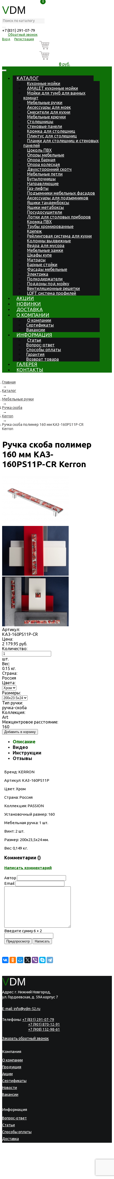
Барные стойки (42, 264)
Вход (6, 39)
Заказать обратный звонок (25, 1038)
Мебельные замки (45, 250)
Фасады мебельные (47, 269)
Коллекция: (13, 712)
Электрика (37, 274)
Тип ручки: (12, 702)
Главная (9, 382)
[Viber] (35, 960)
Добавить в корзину (20, 732)
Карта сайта (32, 1175)
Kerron (7, 416)
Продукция (11, 1067)
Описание (24, 741)
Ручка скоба (12, 407)
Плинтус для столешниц (52, 135)
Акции (25, 298)
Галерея (26, 364)
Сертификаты (40, 325)
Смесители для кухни (48, 112)
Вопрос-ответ (40, 344)
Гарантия (35, 354)
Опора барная (41, 159)
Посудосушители (44, 212)
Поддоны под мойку (48, 283)
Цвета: (8, 682)
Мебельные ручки (44, 102)
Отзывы (22, 758)
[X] (27, 960)
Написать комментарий (28, 867)
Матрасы (36, 259)
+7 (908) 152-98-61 (44, 1029)
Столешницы (40, 121)
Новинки (28, 303)
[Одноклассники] (13, 960)
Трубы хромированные (50, 226)
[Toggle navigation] (4, 70)
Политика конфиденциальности (27, 1171)
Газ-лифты (38, 188)
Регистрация (24, 39)
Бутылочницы (41, 178)
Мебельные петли (45, 174)
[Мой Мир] (20, 960)
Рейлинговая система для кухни (59, 236)
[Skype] (42, 960)
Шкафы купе (39, 255)
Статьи (34, 340)
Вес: (6, 663)
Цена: (7, 639)
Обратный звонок (23, 34)
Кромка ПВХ (39, 221)
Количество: (14, 648)
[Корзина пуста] (64, 46)
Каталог (27, 78)
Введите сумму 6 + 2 (23, 930)
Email (9, 883)
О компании (32, 315)
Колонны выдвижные (49, 240)
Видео (20, 747)
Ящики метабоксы (45, 207)
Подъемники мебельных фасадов (61, 193)
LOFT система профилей (51, 293)
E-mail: (21, 1009)
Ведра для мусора (45, 245)
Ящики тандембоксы (48, 202)
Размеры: (11, 692)
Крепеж (34, 231)
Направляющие (43, 183)
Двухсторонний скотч (49, 169)
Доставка (29, 309)
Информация (34, 334)
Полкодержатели (45, 278)
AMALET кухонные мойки (52, 88)
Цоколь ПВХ (39, 150)
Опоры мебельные (45, 155)
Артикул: (11, 629)
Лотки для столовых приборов (59, 217)
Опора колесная (43, 164)
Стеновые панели (44, 126)
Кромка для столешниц (51, 131)
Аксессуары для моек (49, 107)
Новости (9, 1088)
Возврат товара (42, 359)
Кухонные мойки (43, 83)
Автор (10, 878)
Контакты (29, 369)
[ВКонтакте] (5, 960)
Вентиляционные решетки (53, 288)
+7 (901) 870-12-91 (44, 1024)
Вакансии (35, 329)
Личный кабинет (16, 1159)
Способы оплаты (43, 349)
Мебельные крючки (46, 116)
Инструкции (27, 752)
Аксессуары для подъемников (57, 197)
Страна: (9, 673)
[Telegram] (50, 960)
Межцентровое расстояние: (30, 722)
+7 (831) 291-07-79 (18, 30)
